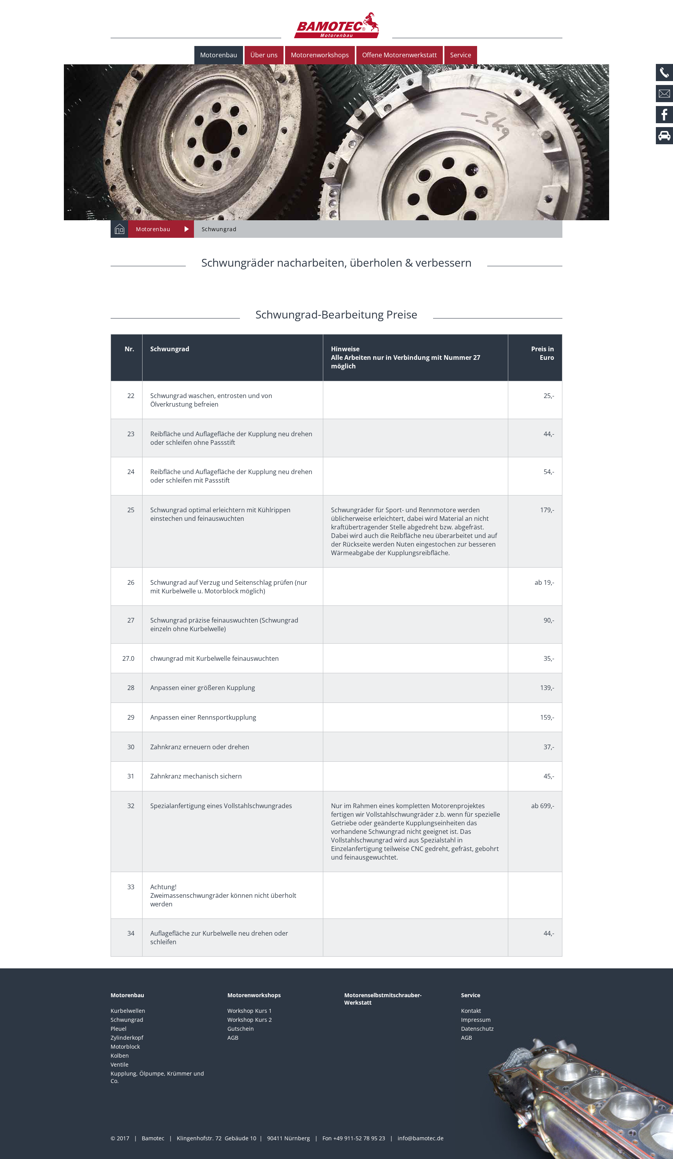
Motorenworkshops (320, 55)
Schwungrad (219, 229)
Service (460, 55)
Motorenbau (218, 55)
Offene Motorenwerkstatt (399, 55)
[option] (336, 142)
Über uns (264, 55)
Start (119, 229)
